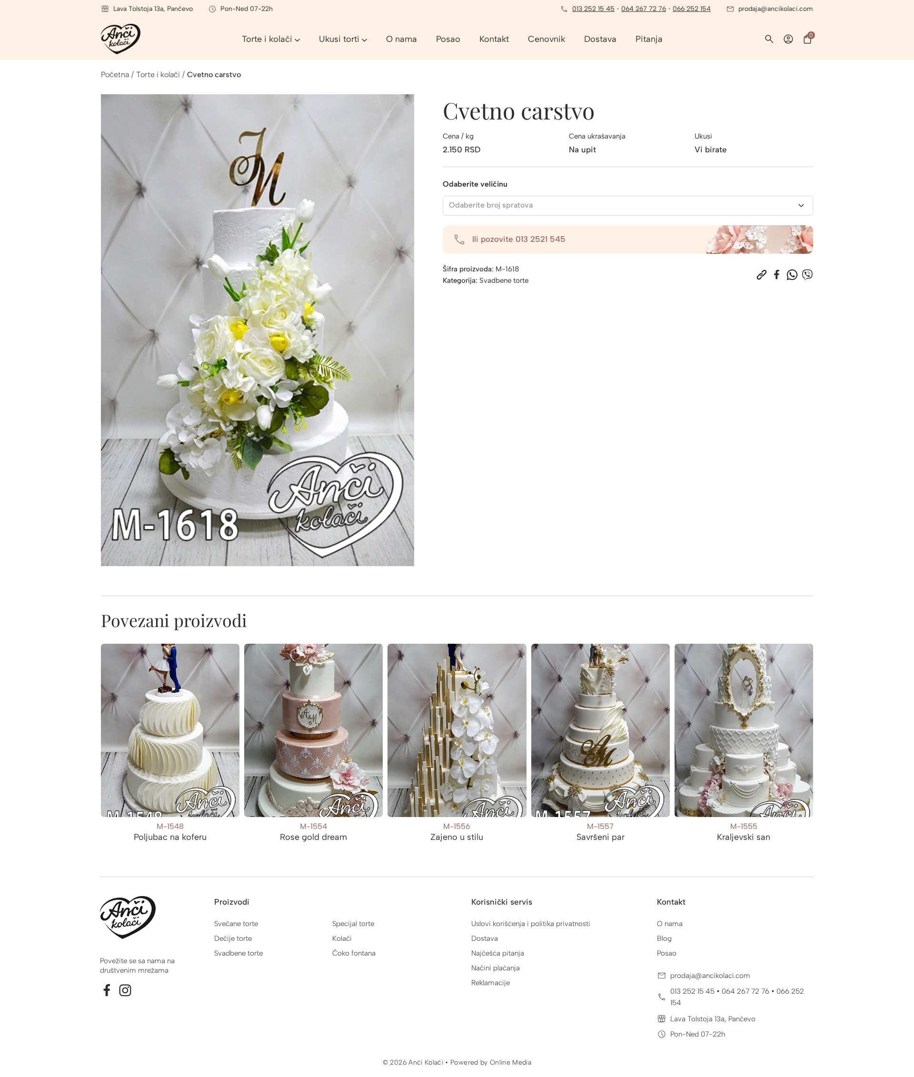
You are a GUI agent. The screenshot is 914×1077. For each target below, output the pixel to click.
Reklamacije (490, 982)
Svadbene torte (503, 280)
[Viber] (807, 274)
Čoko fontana (354, 953)
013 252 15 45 (593, 9)
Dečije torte (233, 938)
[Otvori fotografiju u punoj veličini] (257, 330)
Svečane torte (236, 923)
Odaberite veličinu (475, 184)
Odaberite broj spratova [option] (491, 204)
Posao (666, 953)
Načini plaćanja (495, 968)
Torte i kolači (158, 74)
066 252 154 (692, 9)
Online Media (510, 1062)
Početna (115, 74)
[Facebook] (777, 274)
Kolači (342, 938)
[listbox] (628, 206)
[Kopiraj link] (761, 274)
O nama (670, 923)
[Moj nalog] (788, 39)
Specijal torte (353, 923)
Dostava (484, 938)
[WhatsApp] (792, 274)
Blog (664, 938)
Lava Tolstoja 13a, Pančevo (712, 1019)
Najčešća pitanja (497, 953)
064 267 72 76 (643, 9)
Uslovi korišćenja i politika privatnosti (530, 923)
